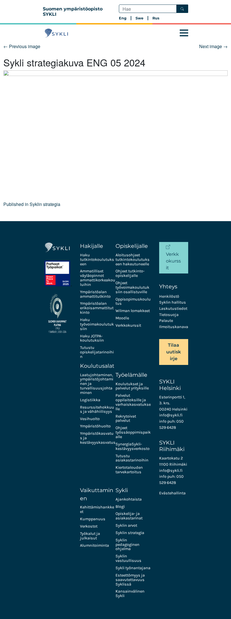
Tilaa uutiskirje (173, 351)
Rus (155, 18)
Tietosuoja (169, 314)
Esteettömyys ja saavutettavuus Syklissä (130, 580)
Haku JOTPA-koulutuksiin (92, 338)
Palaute (166, 320)
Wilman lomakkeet (132, 310)
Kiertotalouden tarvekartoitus (129, 469)
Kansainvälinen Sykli (130, 593)
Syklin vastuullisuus (128, 558)
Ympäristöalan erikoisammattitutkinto (97, 308)
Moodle (122, 318)
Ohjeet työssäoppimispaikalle (133, 432)
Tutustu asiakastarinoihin (131, 458)
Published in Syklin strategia (31, 204)
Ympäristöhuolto (95, 426)
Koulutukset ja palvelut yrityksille (132, 386)
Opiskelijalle (131, 246)
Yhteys (168, 286)
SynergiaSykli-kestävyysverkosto (132, 446)
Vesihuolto (90, 418)
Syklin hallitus (172, 302)
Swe (139, 18)
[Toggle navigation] (184, 33)
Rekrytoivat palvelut (125, 418)
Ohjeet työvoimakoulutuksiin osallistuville (132, 287)
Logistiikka (90, 400)
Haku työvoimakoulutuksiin (97, 324)
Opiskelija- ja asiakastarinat (129, 516)
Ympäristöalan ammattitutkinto (95, 294)
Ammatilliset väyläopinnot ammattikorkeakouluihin (97, 278)
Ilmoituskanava (173, 326)
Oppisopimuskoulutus (133, 301)
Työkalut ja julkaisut (90, 535)
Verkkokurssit (128, 325)
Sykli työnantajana (132, 568)
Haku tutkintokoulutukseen (97, 259)
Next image (213, 46)
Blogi (120, 506)
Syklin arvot (126, 525)
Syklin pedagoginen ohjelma (127, 544)
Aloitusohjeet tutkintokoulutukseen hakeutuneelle (132, 259)
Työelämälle (131, 374)
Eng (122, 18)
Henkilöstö (169, 296)
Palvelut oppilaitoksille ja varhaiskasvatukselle (133, 402)
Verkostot (88, 526)
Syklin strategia (129, 532)
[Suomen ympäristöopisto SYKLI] (56, 33)
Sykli (121, 490)
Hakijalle (91, 246)
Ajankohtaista (128, 499)
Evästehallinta (172, 493)
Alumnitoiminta (94, 545)
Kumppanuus (92, 519)
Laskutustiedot (173, 308)
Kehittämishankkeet (97, 509)
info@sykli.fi (171, 415)
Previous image (21, 46)
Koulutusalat (97, 365)
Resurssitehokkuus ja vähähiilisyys (97, 409)
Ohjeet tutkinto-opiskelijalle (130, 273)
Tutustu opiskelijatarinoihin (97, 352)
